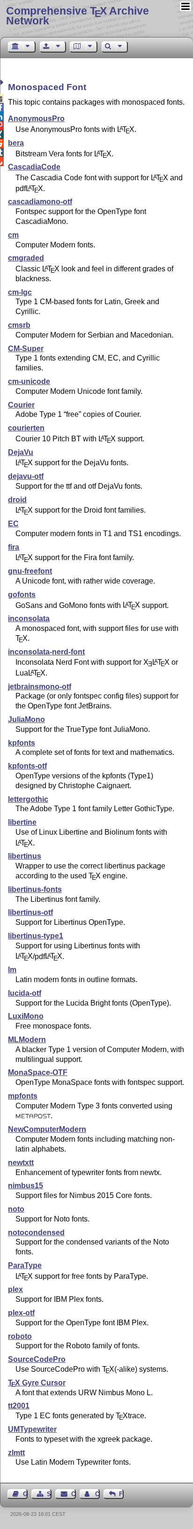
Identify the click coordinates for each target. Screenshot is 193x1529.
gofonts (22, 595)
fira (13, 547)
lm (12, 970)
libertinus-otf (30, 912)
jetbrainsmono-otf (39, 687)
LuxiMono (26, 1016)
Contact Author (97, 1494)
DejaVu (20, 452)
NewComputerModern (47, 1129)
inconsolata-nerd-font (46, 652)
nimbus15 (25, 1186)
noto (16, 1209)
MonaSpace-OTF (37, 1072)
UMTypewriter (32, 1429)
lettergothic (28, 799)
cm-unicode (29, 381)
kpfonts (21, 743)
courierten (26, 428)
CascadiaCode (34, 167)
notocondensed (36, 1233)
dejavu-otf (26, 476)
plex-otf (21, 1313)
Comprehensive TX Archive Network (77, 16)
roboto (20, 1336)
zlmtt (16, 1453)
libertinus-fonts (35, 889)
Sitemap (49, 1494)
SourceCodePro (37, 1359)
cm (13, 235)
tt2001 (19, 1406)
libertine (22, 822)
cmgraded (26, 258)
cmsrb (19, 325)
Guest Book (25, 1494)
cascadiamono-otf (40, 202)
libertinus (24, 856)
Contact (73, 1494)
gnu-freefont (30, 571)
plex (15, 1289)
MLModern (27, 1040)
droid (17, 500)
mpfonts (22, 1096)
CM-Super (26, 349)
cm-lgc (20, 292)
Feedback (121, 1494)
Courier (21, 405)
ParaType (25, 1265)
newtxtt (21, 1163)
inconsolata (29, 618)
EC (13, 524)
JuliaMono (26, 719)
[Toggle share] (3, 82)
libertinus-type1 (35, 936)
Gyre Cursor (37, 1383)
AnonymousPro (36, 119)
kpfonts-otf (27, 766)
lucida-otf (24, 993)
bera (16, 143)
